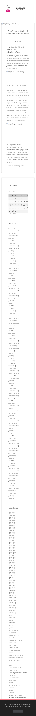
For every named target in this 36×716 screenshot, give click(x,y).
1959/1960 (11, 535)
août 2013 (11, 398)
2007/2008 (12, 610)
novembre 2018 (13, 268)
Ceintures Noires (13, 635)
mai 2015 (11, 358)
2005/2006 (12, 605)
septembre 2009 (13, 451)
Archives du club (13, 630)
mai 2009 (11, 461)
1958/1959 (11, 533)
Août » (15, 214)
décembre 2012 (13, 406)
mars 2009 (12, 463)
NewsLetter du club (14, 668)
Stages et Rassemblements (17, 698)
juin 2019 (11, 251)
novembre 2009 (13, 446)
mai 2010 (11, 433)
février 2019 (12, 261)
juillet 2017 (11, 301)
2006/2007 (12, 608)
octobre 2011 (12, 413)
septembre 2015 (13, 348)
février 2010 (12, 438)
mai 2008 (11, 483)
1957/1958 (11, 530)
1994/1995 (11, 585)
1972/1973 (11, 568)
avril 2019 (11, 256)
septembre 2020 (13, 236)
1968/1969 (12, 558)
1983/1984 (12, 580)
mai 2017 (11, 306)
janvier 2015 (12, 368)
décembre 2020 (13, 231)
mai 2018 (11, 276)
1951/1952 (11, 515)
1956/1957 (11, 528)
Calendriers (12, 633)
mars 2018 (11, 281)
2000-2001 (12, 598)
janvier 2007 (12, 493)
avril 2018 (11, 278)
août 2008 (11, 478)
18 (24, 205)
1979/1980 (11, 578)
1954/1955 (11, 523)
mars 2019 (11, 258)
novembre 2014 (13, 373)
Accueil (10, 625)
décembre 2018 (13, 266)
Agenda (11, 628)
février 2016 (12, 338)
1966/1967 (12, 553)
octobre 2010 (12, 423)
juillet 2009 (12, 456)
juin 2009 (11, 458)
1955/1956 (11, 525)
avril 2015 (11, 361)
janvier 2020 (12, 243)
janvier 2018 (12, 286)
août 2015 (11, 351)
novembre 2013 (13, 393)
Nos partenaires (13, 678)
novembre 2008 (13, 471)
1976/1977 (11, 573)
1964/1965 (11, 548)
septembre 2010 (13, 426)
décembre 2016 (13, 316)
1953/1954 (11, 520)
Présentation (12, 680)
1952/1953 (11, 518)
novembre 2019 (13, 248)
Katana (10, 653)
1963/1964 (12, 545)
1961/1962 (11, 540)
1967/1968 (11, 555)
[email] (19, 711)
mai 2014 (11, 386)
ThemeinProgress (24, 706)
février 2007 (12, 491)
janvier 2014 (12, 388)
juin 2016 (11, 328)
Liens (10, 663)
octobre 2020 (13, 233)
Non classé (12, 675)
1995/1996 (11, 588)
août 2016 (11, 326)
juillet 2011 (11, 416)
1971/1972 (11, 565)
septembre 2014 (13, 378)
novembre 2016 (13, 318)
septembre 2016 (13, 323)
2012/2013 (12, 623)
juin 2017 (11, 303)
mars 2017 (11, 308)
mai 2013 (11, 401)
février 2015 (12, 366)
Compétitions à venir (15, 640)
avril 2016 (11, 333)
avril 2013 (11, 403)
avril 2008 (11, 486)
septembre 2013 (13, 396)
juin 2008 (11, 481)
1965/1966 (12, 550)
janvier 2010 (12, 441)
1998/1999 (11, 593)
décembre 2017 (13, 288)
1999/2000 (12, 595)
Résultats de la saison (15, 695)
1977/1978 (11, 575)
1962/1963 (12, 543)
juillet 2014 (11, 381)
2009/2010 (12, 615)
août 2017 (11, 298)
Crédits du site (13, 648)
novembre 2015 (13, 343)
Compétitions (12, 638)
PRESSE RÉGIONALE (15, 685)
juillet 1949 (11, 496)
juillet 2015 (11, 353)
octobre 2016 (12, 321)
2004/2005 (12, 603)
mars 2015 (11, 363)
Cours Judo (12, 643)
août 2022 (11, 228)
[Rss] (22, 711)
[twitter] (16, 711)
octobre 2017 (12, 293)
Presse (10, 683)
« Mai (10, 214)
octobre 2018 (12, 271)
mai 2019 (11, 253)
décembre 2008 (13, 468)
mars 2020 (12, 241)
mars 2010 (11, 436)
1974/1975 (11, 570)
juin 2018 (11, 273)
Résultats (11, 688)
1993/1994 (11, 583)
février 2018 (12, 283)
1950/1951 (11, 513)
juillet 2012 (11, 408)
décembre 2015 (13, 341)
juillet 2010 (12, 428)
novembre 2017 (13, 291)
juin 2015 (11, 356)
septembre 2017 (13, 296)
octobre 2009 (13, 448)
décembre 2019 (13, 246)
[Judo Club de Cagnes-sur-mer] (18, 9)
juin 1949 (11, 498)
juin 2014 (11, 383)
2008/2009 (12, 613)
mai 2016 (11, 331)
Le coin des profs (14, 660)
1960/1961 (11, 538)
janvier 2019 (12, 263)
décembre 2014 (13, 371)
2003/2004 (12, 600)
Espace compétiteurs (15, 650)
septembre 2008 (14, 476)
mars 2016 (11, 336)
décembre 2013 (13, 391)
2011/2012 (11, 620)
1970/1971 (11, 563)
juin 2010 (11, 431)
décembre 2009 (13, 443)
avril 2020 (11, 238)
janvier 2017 (12, 313)
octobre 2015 (12, 346)
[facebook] (14, 711)
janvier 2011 (12, 418)
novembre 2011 (13, 411)
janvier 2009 (12, 466)
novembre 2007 (13, 488)
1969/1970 (11, 560)
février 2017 (12, 311)
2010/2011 (11, 618)
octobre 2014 (12, 376)
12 (27, 202)
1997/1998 (11, 590)
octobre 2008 (13, 473)
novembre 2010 (13, 421)
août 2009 (11, 453)
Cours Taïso (12, 645)
